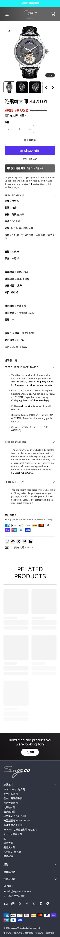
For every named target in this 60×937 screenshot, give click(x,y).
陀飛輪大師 (9, 807)
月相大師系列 (11, 803)
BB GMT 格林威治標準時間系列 (20, 829)
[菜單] (7, 14)
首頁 (7, 547)
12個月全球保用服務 (30, 3)
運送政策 (40, 933)
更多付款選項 (30, 159)
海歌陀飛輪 (9, 812)
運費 (7, 115)
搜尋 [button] (32, 752)
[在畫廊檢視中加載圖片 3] (35, 87)
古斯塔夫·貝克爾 (12, 852)
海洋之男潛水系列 (13, 825)
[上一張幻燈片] (46, 87)
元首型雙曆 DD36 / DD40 (17, 820)
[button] (9, 31)
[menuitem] (30, 789)
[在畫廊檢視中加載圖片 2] (22, 87)
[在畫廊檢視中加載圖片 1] (9, 87)
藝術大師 (8, 843)
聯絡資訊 (50, 933)
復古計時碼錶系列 (13, 798)
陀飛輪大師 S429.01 (22, 547)
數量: (7, 122)
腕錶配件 (8, 856)
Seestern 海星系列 (13, 834)
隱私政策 (18, 933)
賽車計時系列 (11, 794)
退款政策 (8, 933)
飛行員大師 (9, 847)
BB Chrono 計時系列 (14, 789)
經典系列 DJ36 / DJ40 (15, 816)
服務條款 (29, 933)
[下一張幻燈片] (53, 87)
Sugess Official (17, 928)
